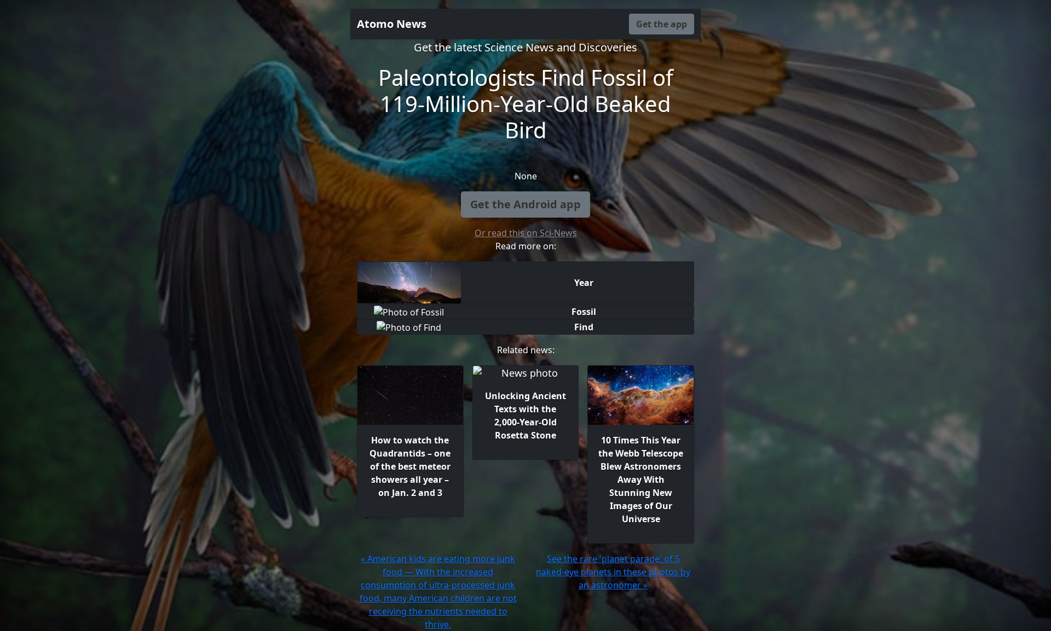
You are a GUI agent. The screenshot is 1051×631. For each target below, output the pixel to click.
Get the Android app (525, 204)
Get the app (661, 24)
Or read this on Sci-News (526, 233)
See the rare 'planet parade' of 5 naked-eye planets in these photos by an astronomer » (613, 572)
